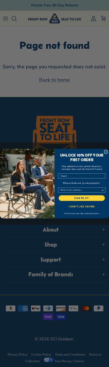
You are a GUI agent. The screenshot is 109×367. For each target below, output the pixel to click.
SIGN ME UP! (81, 198)
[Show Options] (102, 190)
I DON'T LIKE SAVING (82, 206)
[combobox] (81, 190)
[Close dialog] (105, 152)
